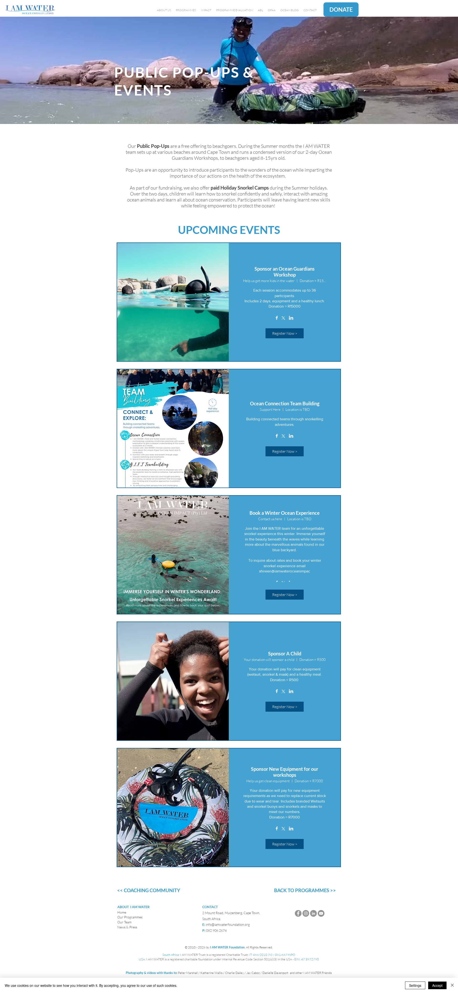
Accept (437, 985)
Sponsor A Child (284, 653)
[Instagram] (305, 913)
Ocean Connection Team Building (284, 403)
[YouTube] (321, 913)
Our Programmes (129, 917)
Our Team (124, 922)
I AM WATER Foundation (227, 947)
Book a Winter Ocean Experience (285, 513)
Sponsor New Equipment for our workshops (284, 772)
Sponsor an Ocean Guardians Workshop (285, 272)
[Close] (452, 985)
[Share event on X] (283, 318)
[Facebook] (298, 913)
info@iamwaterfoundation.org (228, 924)
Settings (415, 985)
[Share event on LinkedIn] (291, 318)
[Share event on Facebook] (277, 318)
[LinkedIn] (313, 913)
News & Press (127, 927)
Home (121, 912)
